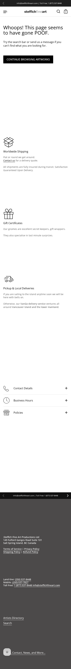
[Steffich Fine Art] (35, 11)
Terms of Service (12, 548)
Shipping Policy (11, 551)
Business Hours (23, 400)
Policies (18, 412)
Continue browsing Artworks (28, 59)
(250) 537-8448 (23, 579)
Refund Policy (30, 551)
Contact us (9, 160)
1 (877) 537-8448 (23, 585)
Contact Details (23, 388)
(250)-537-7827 (20, 582)
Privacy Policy (31, 548)
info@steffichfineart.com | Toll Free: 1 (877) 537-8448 (39, 3)
